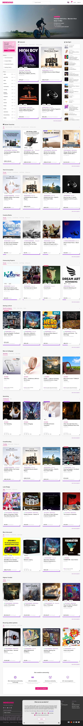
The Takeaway (8, 424)
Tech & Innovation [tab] (24, 44)
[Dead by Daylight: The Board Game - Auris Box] (12, 320)
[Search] (34, 2)
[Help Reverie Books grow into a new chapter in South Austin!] (12, 275)
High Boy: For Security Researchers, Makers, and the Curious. (27, 73)
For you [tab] (4, 172)
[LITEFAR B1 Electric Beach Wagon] (51, 57)
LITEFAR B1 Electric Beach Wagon (51, 72)
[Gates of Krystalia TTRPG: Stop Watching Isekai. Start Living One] (12, 501)
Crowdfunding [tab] (15, 172)
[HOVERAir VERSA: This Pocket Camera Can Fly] (12, 184)
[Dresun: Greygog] (31, 411)
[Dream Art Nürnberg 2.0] (71, 275)
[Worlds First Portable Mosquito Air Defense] (51, 139)
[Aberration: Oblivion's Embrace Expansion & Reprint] (31, 320)
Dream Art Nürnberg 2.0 (70, 288)
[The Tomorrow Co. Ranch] (31, 275)
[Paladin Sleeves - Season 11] (31, 501)
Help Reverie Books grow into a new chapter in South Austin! (11, 289)
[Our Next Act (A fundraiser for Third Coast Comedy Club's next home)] (12, 229)
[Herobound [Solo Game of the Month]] (51, 320)
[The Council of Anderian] (71, 501)
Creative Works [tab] (32, 44)
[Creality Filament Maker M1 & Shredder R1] (12, 139)
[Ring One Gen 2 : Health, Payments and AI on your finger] (51, 94)
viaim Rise (6, 378)
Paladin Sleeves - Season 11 (31, 514)
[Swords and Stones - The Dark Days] (71, 320)
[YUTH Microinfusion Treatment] (51, 411)
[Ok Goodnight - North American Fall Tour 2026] (31, 229)
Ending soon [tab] (27, 172)
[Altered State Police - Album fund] (71, 229)
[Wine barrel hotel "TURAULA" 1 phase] (71, 365)
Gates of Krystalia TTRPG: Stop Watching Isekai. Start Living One (11, 516)
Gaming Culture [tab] (39, 44)
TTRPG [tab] (14, 308)
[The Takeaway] (12, 411)
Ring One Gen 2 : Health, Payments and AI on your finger (70, 199)
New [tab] (11, 398)
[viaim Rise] (12, 365)
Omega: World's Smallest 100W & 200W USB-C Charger (70, 153)
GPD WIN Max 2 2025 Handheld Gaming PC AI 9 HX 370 (31, 153)
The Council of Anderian (70, 514)
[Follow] (25, 374)
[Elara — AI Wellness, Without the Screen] (31, 365)
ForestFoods (47, 288)
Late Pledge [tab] (21, 172)
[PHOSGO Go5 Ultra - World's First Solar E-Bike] (51, 184)
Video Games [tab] (19, 308)
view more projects (57, 120)
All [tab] (18, 44)
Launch (9, 50)
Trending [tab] (5, 444)
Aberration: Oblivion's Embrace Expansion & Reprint (29, 334)
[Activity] (71, 2)
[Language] (68, 2)
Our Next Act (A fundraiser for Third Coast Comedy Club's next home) (11, 244)
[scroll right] (61, 45)
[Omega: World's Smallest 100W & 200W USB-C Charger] (71, 139)
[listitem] (9, 74)
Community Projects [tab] (25, 127)
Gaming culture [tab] (33, 127)
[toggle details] (38, 81)
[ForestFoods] (51, 275)
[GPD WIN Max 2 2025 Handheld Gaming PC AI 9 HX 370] (31, 139)
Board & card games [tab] (7, 308)
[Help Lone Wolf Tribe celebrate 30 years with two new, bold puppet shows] (51, 229)
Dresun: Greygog (28, 424)
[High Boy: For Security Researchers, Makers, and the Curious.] (28, 57)
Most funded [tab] (10, 444)
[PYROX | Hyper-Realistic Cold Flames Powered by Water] (28, 94)
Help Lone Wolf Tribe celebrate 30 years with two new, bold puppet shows (51, 244)
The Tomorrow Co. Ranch (30, 288)
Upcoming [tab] (9, 172)
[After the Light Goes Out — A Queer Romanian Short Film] (71, 411)
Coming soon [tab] (6, 398)
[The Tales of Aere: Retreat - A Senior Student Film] (51, 501)
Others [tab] (24, 308)
